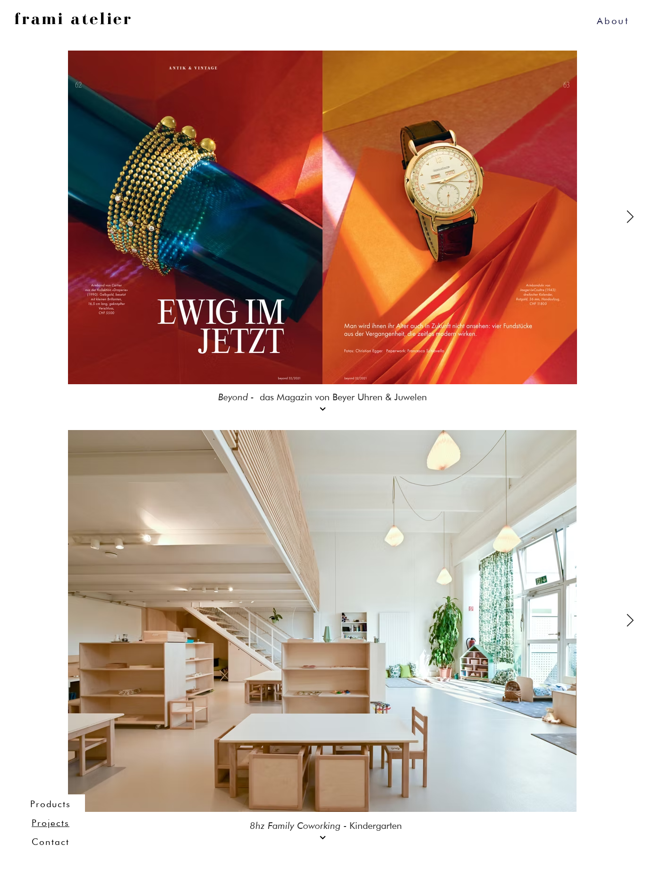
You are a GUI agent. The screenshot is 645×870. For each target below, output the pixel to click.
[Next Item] (630, 217)
